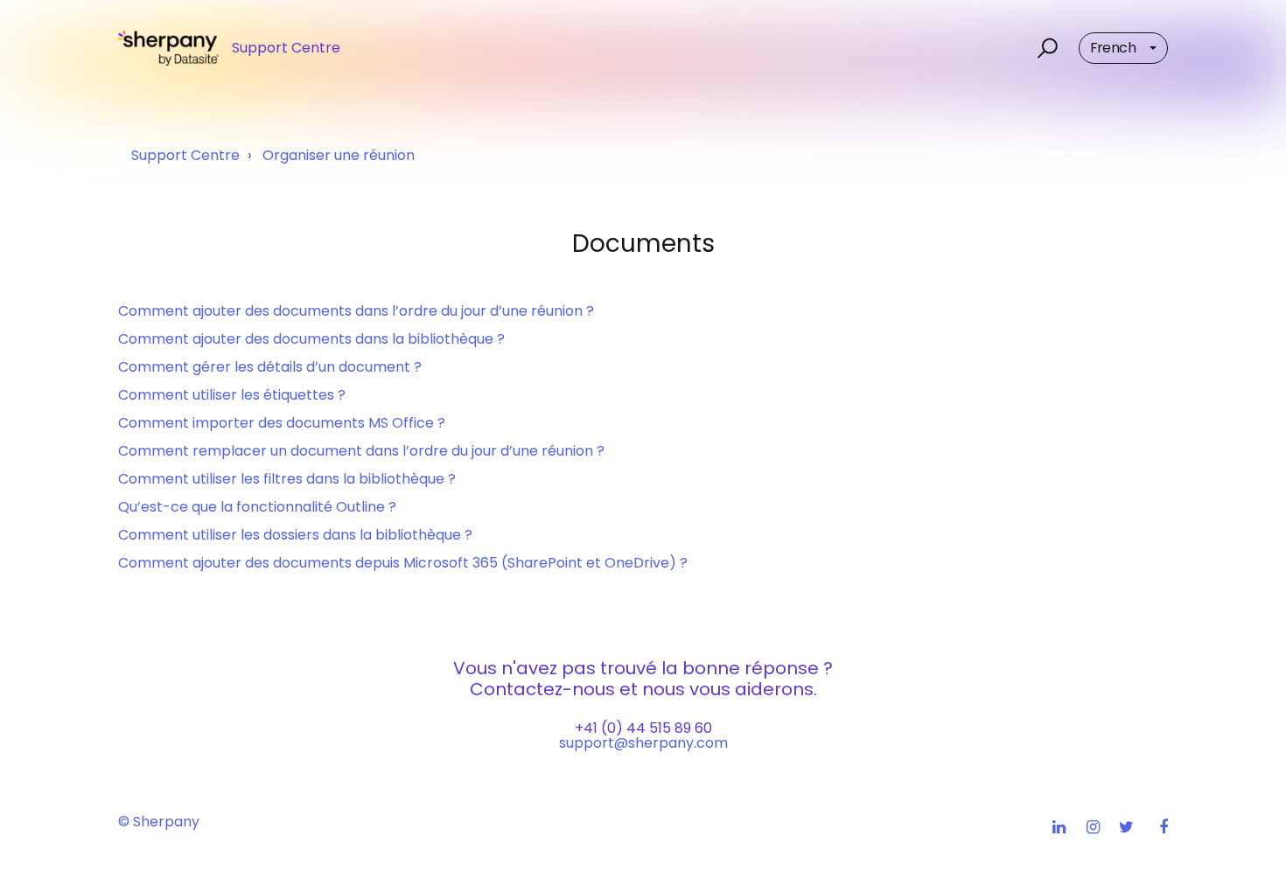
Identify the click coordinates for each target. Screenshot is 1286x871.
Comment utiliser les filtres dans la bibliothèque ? (287, 479)
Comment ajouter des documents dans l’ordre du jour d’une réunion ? (356, 311)
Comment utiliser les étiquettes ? (232, 395)
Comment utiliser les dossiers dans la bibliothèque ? (295, 535)
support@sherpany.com (643, 743)
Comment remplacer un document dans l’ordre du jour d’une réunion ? (361, 451)
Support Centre (185, 155)
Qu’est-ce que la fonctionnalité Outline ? (257, 507)
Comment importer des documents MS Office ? (281, 423)
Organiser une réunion (338, 155)
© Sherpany (158, 822)
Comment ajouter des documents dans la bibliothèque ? (311, 339)
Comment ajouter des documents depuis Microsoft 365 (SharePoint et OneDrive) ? (403, 563)
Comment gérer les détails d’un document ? (270, 367)
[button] (1045, 48)
